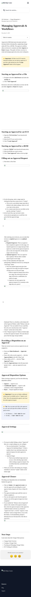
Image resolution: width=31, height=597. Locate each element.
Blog (3, 587)
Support (3, 591)
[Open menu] (28, 3)
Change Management (15, 19)
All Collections (5, 19)
